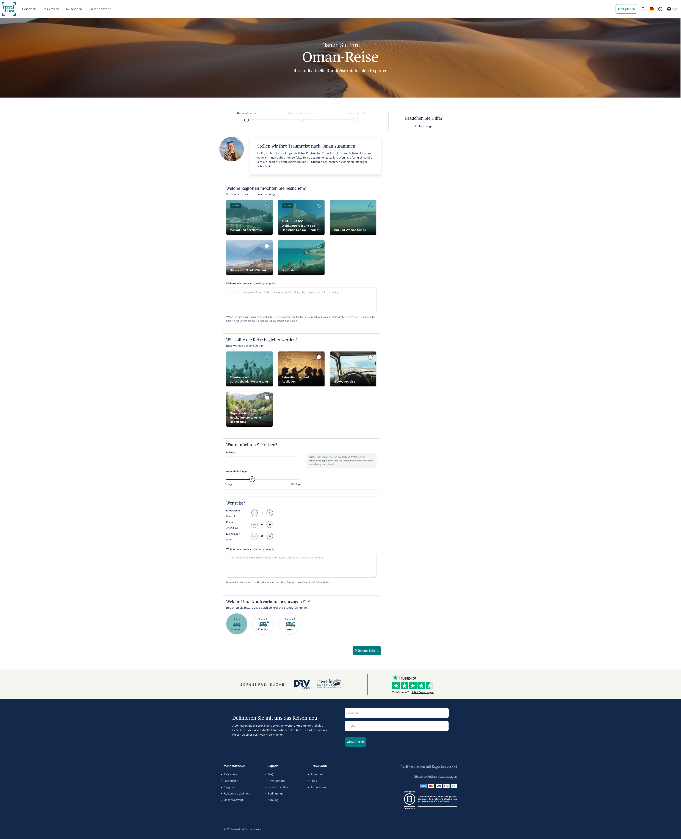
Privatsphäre (276, 780)
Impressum (318, 787)
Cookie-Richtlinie (279, 787)
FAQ (270, 774)
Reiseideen (74, 9)
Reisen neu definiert (237, 793)
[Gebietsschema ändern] (651, 9)
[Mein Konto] (672, 9)
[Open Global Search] (643, 9)
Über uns (317, 774)
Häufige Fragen (424, 126)
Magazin (229, 787)
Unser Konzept (100, 9)
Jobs (314, 780)
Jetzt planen (626, 9)
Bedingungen (276, 793)
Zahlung (273, 800)
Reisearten (231, 780)
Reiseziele (230, 774)
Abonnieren (355, 742)
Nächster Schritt (367, 650)
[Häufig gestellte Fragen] (660, 9)
